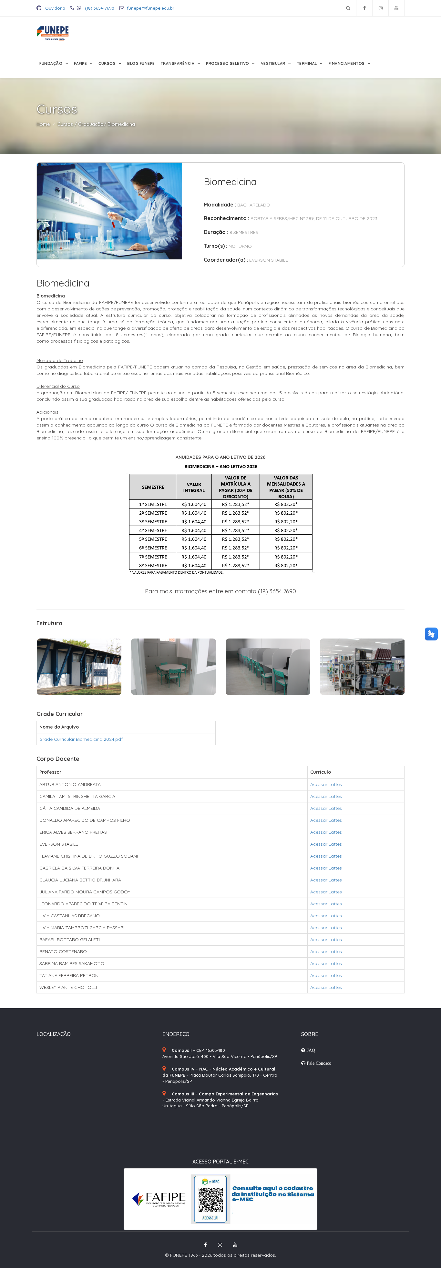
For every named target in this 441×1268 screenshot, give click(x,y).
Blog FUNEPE (141, 63)
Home (43, 124)
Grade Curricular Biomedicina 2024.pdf (81, 739)
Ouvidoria (54, 8)
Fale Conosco (318, 1063)
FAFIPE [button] (81, 63)
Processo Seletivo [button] (228, 63)
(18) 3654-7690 (99, 8)
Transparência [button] (178, 63)
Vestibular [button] (274, 63)
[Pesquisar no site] (348, 8)
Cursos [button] (107, 63)
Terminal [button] (307, 63)
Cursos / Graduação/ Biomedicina (96, 124)
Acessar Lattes (326, 784)
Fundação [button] (51, 63)
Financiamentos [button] (347, 63)
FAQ (310, 1050)
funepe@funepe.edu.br (150, 8)
